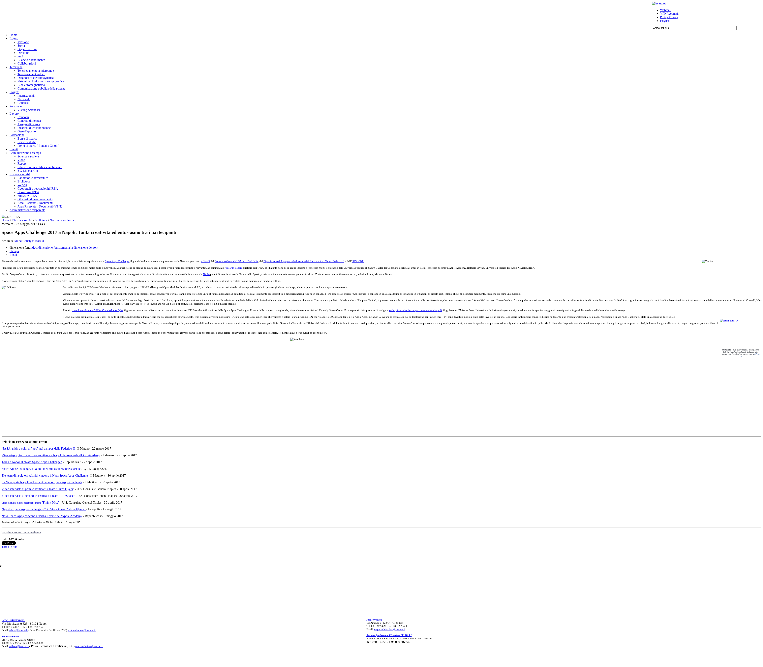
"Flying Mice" (31, 502)
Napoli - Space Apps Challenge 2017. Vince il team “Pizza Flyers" (44, 509)
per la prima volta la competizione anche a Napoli (415, 310)
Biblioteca (41, 220)
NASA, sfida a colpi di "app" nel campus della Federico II (38, 448)
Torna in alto (9, 546)
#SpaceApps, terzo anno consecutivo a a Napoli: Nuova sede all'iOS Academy (51, 455)
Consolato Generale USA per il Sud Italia (236, 261)
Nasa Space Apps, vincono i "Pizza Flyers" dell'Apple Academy (42, 516)
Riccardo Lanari (233, 267)
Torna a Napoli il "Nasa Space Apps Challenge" (32, 462)
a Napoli (205, 261)
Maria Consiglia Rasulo (29, 240)
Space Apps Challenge (117, 261)
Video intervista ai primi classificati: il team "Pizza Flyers (37, 489)
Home (5, 220)
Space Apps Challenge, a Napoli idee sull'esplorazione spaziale (41, 468)
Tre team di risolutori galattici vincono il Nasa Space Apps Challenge (45, 475)
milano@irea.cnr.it (19, 646)
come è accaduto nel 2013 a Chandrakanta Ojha (97, 310)
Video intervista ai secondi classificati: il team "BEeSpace (38, 495)
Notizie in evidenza (62, 220)
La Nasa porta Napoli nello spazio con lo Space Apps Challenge (42, 482)
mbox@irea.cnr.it (18, 630)
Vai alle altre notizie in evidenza (21, 532)
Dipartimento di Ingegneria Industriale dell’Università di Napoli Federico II (303, 261)
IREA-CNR (358, 261)
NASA (206, 274)
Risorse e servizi (22, 220)
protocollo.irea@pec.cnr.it (82, 630)
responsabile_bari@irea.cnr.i (389, 629)
